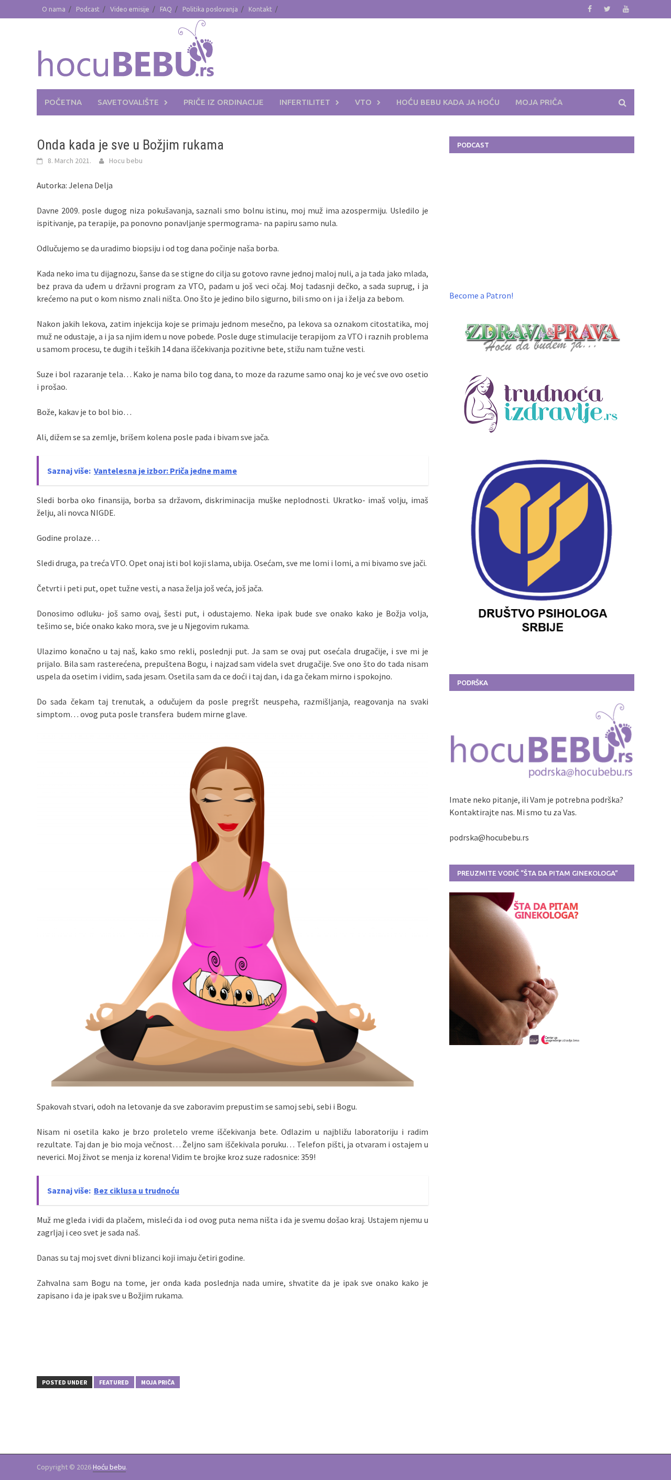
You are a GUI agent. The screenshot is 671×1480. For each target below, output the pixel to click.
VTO (363, 102)
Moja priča (538, 102)
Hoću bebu (109, 1467)
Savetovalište (128, 102)
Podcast (88, 9)
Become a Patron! (481, 295)
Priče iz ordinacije (223, 102)
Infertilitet (304, 102)
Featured (114, 1382)
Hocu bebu (126, 160)
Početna (63, 102)
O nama (54, 9)
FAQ (166, 9)
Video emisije (129, 9)
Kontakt (260, 9)
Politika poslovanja (210, 9)
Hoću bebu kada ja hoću (448, 102)
